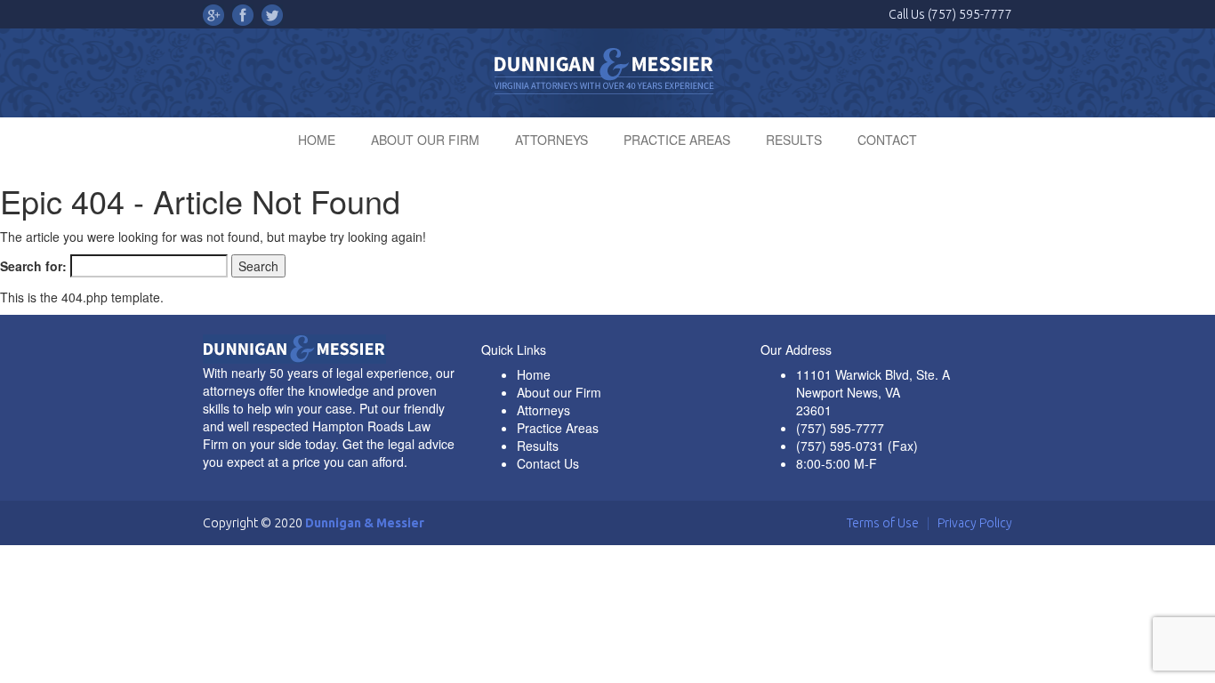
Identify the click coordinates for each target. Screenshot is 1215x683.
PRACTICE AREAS (677, 140)
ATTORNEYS (551, 140)
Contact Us (548, 463)
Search (258, 266)
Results (538, 445)
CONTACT (887, 140)
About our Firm (559, 392)
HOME (316, 140)
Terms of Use (883, 523)
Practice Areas (558, 428)
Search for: (33, 266)
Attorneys (543, 410)
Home (534, 374)
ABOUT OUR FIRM (425, 140)
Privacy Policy (974, 523)
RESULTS (794, 140)
